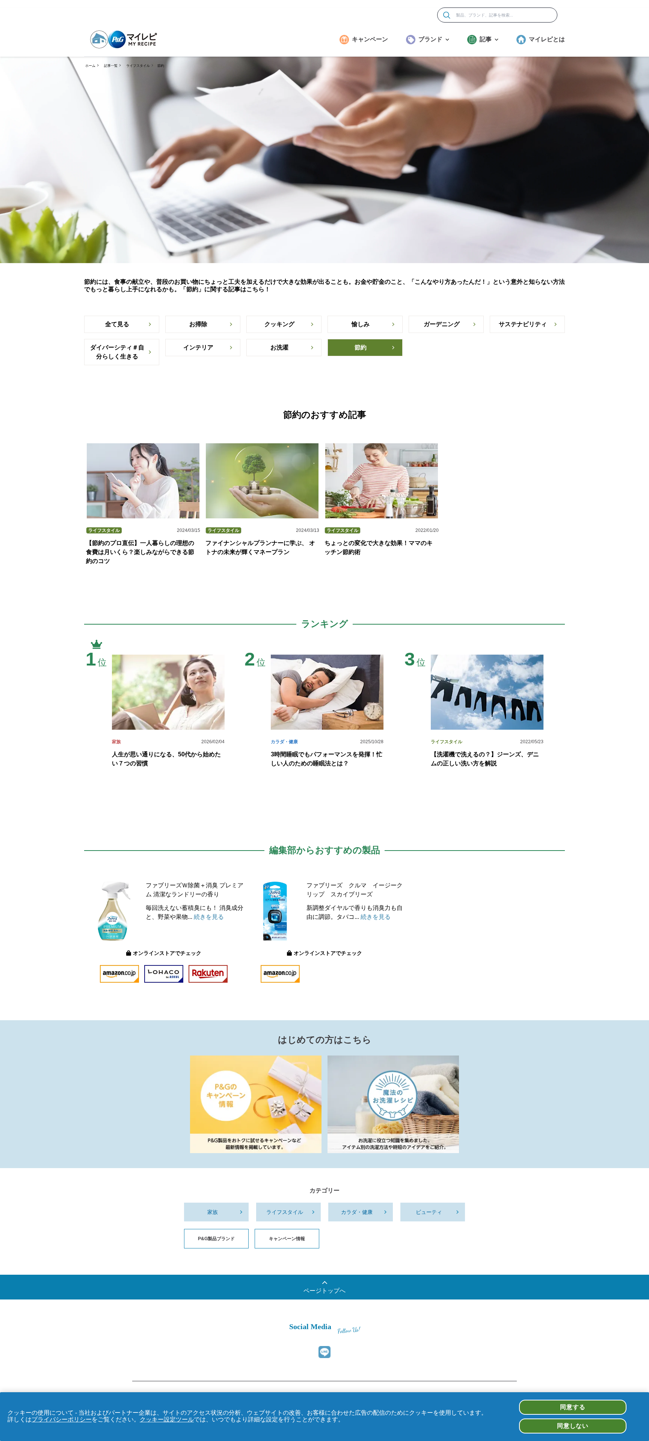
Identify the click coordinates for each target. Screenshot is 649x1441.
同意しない (573, 1426)
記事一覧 (111, 66)
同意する (572, 1407)
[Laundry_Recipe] (393, 1104)
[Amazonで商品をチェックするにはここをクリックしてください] (119, 974)
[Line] (324, 1352)
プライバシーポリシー (62, 1419)
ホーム (90, 66)
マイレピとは (547, 39)
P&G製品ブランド (216, 1238)
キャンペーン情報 (287, 1238)
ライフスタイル (138, 66)
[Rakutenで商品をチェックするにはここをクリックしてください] (208, 974)
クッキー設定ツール (167, 1419)
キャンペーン (370, 39)
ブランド (430, 39)
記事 (486, 39)
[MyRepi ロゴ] (123, 39)
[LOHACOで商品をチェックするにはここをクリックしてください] (164, 974)
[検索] (446, 15)
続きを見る (209, 917)
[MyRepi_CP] (255, 1104)
